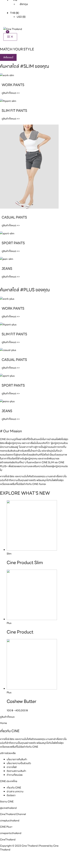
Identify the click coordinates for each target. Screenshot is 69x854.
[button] (8, 57)
